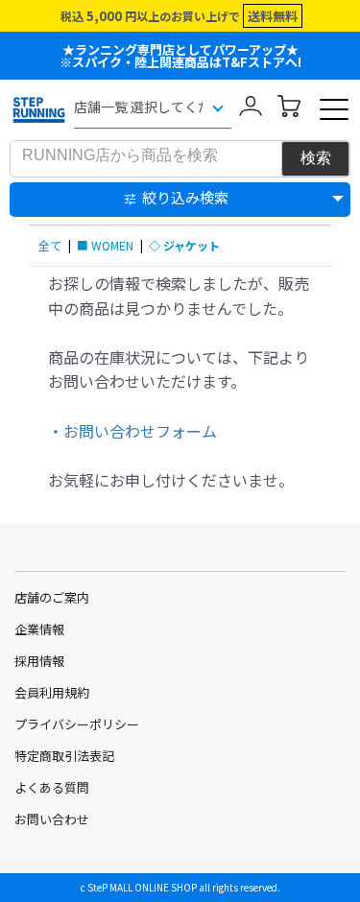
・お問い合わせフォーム (132, 430)
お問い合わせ (51, 819)
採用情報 (39, 661)
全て (49, 245)
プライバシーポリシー (76, 724)
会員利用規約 (51, 692)
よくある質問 (51, 787)
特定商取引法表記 (64, 756)
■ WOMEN (105, 245)
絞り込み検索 (185, 197)
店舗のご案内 (51, 597)
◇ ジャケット (184, 245)
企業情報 (39, 629)
